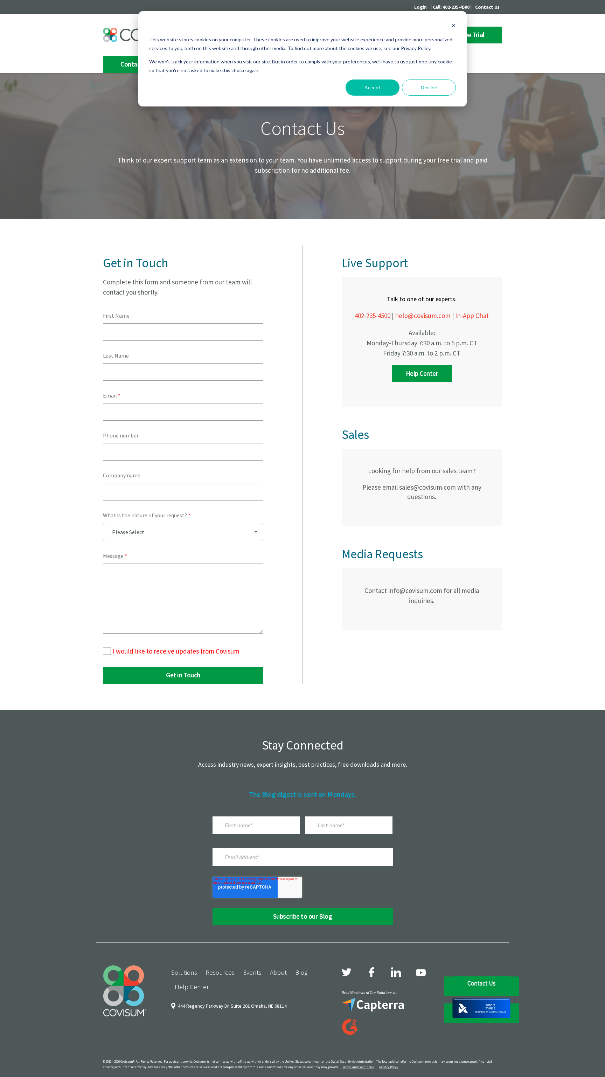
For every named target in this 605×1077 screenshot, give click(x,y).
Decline (429, 87)
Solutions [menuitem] (184, 972)
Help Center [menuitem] (192, 986)
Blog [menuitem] (301, 972)
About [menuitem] (278, 972)
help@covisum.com (423, 315)
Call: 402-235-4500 (451, 7)
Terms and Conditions (358, 1067)
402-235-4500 (372, 315)
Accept (372, 87)
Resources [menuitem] (220, 972)
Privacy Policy (388, 1067)
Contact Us (487, 7)
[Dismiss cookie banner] (453, 26)
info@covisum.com (415, 590)
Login (420, 7)
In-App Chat (472, 315)
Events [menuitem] (252, 972)
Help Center (422, 373)
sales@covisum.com (427, 487)
